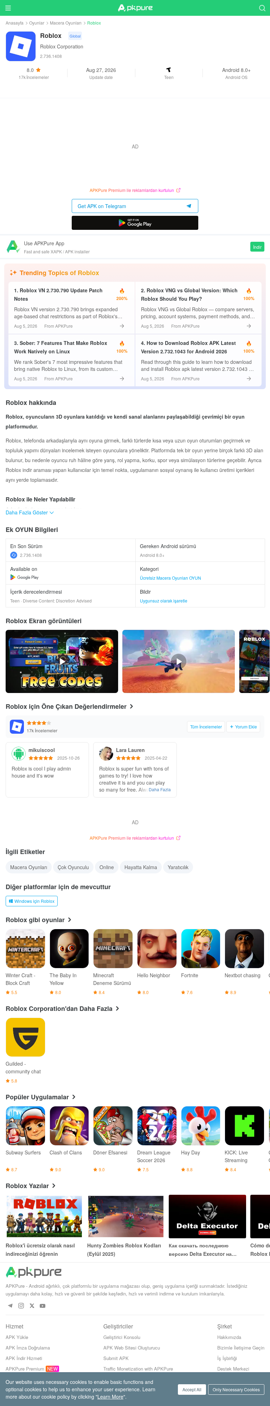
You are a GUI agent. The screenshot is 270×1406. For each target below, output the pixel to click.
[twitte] (31, 1306)
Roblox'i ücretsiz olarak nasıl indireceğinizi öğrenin (40, 1249)
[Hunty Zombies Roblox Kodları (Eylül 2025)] (126, 1216)
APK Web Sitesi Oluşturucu (131, 1347)
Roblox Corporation (61, 46)
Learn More (110, 1396)
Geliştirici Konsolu (121, 1337)
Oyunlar (36, 23)
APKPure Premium (25, 1368)
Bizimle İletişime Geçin (240, 1347)
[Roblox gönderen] (254, 661)
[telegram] (10, 1306)
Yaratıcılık (178, 867)
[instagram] (21, 1306)
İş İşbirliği (227, 1358)
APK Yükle (17, 1337)
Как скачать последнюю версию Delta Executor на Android (200, 1250)
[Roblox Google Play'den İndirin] (24, 577)
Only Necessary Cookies (236, 1389)
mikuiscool (41, 750)
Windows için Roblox (34, 901)
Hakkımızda (229, 1337)
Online (106, 867)
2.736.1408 (31, 555)
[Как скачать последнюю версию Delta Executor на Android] (207, 1216)
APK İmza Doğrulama (28, 1347)
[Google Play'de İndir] (135, 223)
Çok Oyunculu (73, 867)
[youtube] (42, 1306)
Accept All (191, 1389)
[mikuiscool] (19, 754)
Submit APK (116, 1358)
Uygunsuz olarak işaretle (163, 601)
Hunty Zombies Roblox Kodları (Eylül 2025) (124, 1249)
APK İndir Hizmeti (24, 1358)
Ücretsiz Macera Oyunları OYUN (170, 578)
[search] (262, 8)
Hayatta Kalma (140, 867)
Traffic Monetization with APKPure (138, 1368)
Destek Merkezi (233, 1368)
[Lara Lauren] (106, 754)
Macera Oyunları (66, 23)
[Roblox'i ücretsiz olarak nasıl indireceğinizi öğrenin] (44, 1216)
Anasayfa (15, 23)
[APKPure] (135, 8)
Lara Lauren (130, 750)
